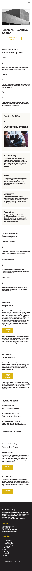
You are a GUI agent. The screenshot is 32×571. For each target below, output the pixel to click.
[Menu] (29, 3)
